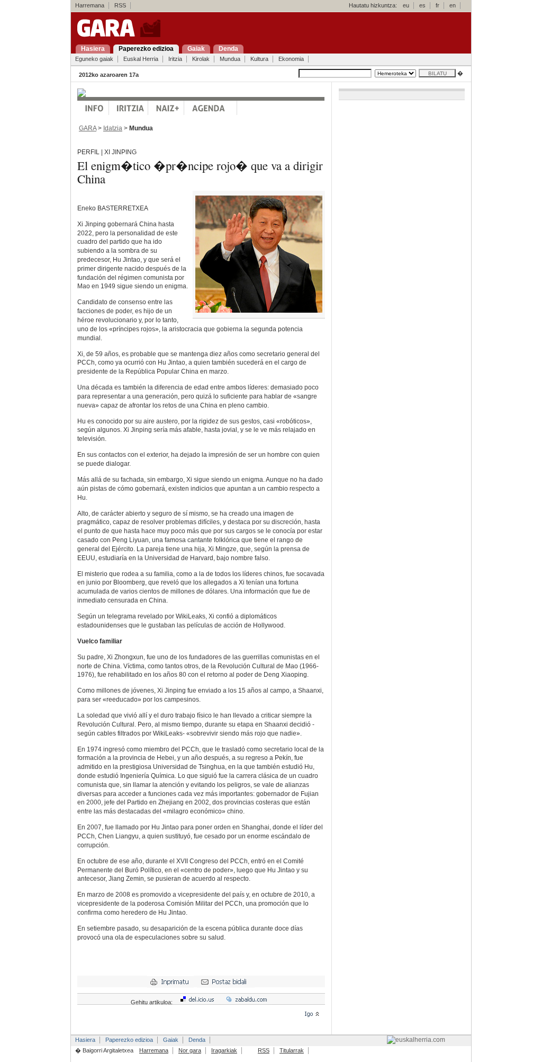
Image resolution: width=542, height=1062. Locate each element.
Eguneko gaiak (94, 59)
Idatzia (112, 128)
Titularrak (291, 1050)
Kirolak (201, 59)
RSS (120, 5)
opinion (128, 108)
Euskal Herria (140, 59)
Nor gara (189, 1050)
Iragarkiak (224, 1050)
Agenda (210, 108)
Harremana (89, 5)
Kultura (259, 59)
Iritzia (175, 59)
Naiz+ (166, 108)
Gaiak (170, 1040)
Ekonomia (291, 59)
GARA (87, 128)
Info (93, 108)
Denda (196, 1040)
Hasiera (85, 1040)
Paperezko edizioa (129, 1040)
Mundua (230, 59)
